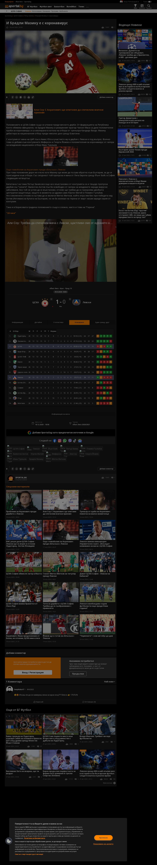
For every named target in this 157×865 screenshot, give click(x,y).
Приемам (103, 838)
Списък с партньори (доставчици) (29, 854)
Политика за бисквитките (34, 838)
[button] (9, 841)
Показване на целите (103, 844)
